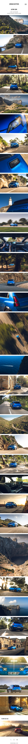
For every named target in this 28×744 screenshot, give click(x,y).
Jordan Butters (14, 4)
